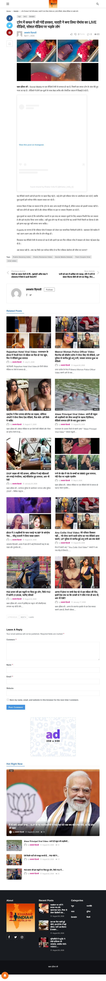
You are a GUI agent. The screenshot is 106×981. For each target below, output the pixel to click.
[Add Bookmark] (9, 44)
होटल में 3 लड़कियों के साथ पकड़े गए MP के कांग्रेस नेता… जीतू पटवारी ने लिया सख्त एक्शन (28, 534)
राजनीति (89, 905)
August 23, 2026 (79, 424)
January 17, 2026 (79, 602)
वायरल (9, 347)
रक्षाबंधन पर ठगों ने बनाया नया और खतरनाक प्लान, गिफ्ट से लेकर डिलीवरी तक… (58, 908)
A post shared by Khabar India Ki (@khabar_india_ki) (52, 187)
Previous (13, 617)
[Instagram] (22, 937)
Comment (11, 639)
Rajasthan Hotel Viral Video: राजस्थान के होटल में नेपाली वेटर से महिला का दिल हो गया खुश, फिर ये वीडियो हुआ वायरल (27, 355)
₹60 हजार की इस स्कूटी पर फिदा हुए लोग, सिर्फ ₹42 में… (43, 869)
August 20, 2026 (79, 365)
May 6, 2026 (77, 480)
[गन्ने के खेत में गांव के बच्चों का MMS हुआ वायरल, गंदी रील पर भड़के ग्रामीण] (77, 454)
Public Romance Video (42, 257)
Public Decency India (22, 257)
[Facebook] (26, 294)
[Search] (98, 4)
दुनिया (88, 911)
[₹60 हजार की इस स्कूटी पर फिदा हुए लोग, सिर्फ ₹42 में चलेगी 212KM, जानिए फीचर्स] (28, 572)
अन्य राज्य (59, 409)
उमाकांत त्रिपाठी (30, 32)
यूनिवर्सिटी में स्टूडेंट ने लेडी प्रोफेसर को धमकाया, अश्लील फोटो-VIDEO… (58, 942)
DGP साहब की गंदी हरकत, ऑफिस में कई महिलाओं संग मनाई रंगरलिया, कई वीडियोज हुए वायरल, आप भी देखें (27, 476)
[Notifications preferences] (5, 975)
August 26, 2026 (58, 916)
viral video (12, 261)
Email (9, 676)
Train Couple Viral (82, 257)
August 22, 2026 (30, 599)
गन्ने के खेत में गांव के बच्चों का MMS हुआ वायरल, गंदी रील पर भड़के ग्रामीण (75, 475)
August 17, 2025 (30, 424)
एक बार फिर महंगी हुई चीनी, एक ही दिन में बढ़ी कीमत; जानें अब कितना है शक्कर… (58, 925)
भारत (25, 16)
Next (23, 617)
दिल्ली (9, 468)
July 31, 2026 (29, 362)
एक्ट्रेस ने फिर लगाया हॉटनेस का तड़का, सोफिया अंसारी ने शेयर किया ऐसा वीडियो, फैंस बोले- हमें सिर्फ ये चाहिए (27, 417)
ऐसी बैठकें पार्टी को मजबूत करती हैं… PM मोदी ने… (41, 855)
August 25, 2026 (79, 543)
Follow (49, 289)
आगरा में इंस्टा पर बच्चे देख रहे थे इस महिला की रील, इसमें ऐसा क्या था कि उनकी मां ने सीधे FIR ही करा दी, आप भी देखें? (77, 595)
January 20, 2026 (31, 483)
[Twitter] (30, 294)
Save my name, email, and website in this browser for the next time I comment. (44, 700)
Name (9, 664)
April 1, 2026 (29, 35)
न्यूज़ (19, 16)
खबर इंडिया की (53, 966)
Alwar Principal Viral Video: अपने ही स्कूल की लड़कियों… (46, 841)
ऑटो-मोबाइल (11, 587)
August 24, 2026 (30, 540)
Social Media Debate (63, 257)
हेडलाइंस (31, 16)
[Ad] (53, 736)
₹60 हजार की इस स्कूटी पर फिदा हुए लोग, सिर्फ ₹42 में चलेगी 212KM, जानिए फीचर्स (28, 593)
